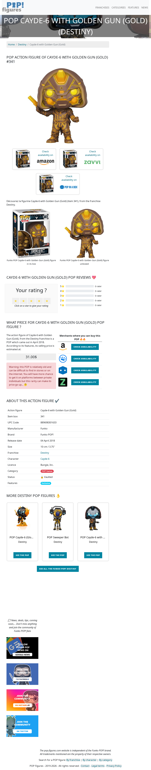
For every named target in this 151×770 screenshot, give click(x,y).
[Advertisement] (75, 596)
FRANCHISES (102, 7)
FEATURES (133, 7)
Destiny (45, 452)
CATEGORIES (119, 7)
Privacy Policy (114, 765)
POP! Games (47, 471)
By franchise (73, 760)
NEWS (144, 7)
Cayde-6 (45, 458)
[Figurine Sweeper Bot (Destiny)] (58, 518)
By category (105, 760)
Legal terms (98, 765)
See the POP (22, 555)
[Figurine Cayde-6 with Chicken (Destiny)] (93, 518)
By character (90, 760)
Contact (85, 765)
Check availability (85, 346)
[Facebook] (22, 673)
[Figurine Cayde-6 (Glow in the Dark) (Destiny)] (22, 518)
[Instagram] (22, 699)
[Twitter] (22, 725)
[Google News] (22, 647)
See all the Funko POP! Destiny (57, 568)
